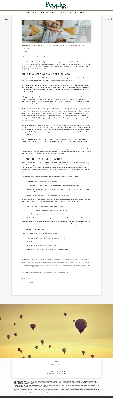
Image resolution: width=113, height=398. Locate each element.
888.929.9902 (52, 373)
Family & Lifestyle (27, 48)
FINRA (35, 392)
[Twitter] (24, 56)
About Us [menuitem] (35, 12)
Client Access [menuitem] (83, 12)
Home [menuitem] (27, 12)
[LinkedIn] (24, 59)
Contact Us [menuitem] (72, 12)
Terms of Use (61, 392)
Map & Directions (61, 373)
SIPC (37, 392)
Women (31, 282)
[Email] (24, 62)
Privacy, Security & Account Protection (51, 392)
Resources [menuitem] (62, 12)
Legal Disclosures (42, 392)
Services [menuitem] (53, 12)
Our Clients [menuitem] (44, 12)
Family (23, 282)
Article (37, 48)
